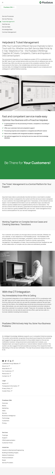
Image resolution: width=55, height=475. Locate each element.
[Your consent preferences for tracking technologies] (52, 472)
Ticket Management (8, 21)
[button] (2, 2)
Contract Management (9, 32)
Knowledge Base (7, 29)
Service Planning (7, 19)
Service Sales (6, 27)
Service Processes (8, 16)
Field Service (6, 24)
